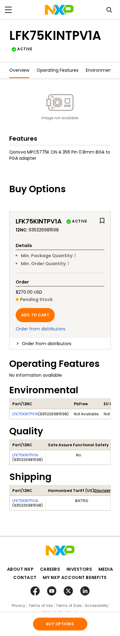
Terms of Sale (69, 605)
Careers (50, 569)
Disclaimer (104, 490)
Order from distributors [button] (46, 344)
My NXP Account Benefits (75, 577)
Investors (79, 569)
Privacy (18, 605)
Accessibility (96, 605)
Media (105, 569)
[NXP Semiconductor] (59, 9)
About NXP (20, 569)
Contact (25, 577)
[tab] (60, 343)
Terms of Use (41, 605)
